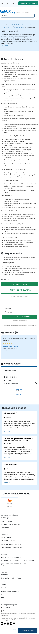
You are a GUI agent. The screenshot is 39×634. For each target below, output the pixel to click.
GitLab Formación (19, 27)
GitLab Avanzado (31, 27)
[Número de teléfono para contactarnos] (8, 3)
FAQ (3, 594)
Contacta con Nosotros (28, 3)
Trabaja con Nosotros (10, 591)
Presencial (8, 312)
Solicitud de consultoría (11, 544)
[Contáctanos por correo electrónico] (13, 3)
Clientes (4, 585)
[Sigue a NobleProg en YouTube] (14, 623)
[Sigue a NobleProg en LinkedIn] (2, 623)
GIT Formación (8, 27)
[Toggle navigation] (37, 11)
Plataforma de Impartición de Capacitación (13, 564)
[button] (36, 383)
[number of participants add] (19, 305)
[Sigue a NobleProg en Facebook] (8, 623)
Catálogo (5, 518)
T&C (3, 598)
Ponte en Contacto (27, 630)
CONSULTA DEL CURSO (19, 284)
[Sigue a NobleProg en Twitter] (5, 623)
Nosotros (5, 575)
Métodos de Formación (10, 524)
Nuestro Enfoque (8, 537)
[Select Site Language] (2, 3)
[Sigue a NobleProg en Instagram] (11, 623)
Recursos (5, 528)
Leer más (4, 46)
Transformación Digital (11, 557)
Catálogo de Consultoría (11, 547)
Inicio (3, 25)
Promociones (6, 521)
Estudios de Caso (8, 541)
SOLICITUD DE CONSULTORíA (20, 290)
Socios (4, 581)
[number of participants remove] (19, 299)
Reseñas (4, 588)
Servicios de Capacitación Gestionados (17, 560)
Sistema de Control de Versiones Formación (20, 25)
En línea (8, 308)
